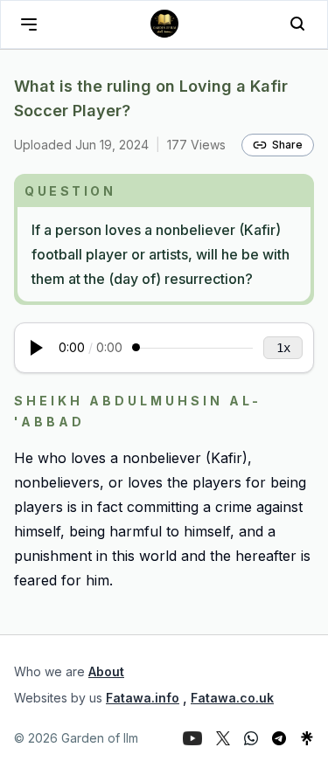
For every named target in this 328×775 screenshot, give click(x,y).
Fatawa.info (142, 697)
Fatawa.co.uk (232, 697)
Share (287, 144)
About (106, 671)
